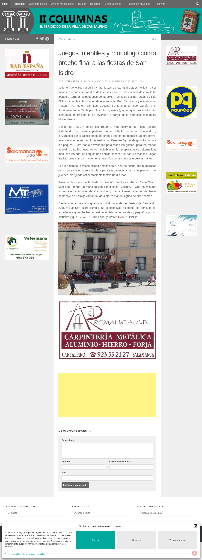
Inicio (5, 4)
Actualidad (19, 4)
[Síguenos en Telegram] (47, 39)
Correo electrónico (120, 461)
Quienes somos (82, 512)
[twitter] (42, 39)
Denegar (136, 540)
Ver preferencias (177, 540)
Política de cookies (13, 554)
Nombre (66, 461)
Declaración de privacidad (33, 554)
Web (64, 472)
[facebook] (37, 39)
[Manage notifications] (194, 553)
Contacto (12, 512)
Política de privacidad (151, 512)
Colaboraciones (38, 4)
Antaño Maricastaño (62, 4)
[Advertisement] (107, 395)
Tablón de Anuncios (139, 4)
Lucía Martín (71, 81)
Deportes (95, 4)
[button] (195, 526)
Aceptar (96, 540)
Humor (82, 4)
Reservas (159, 4)
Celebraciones (113, 4)
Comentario (68, 440)
